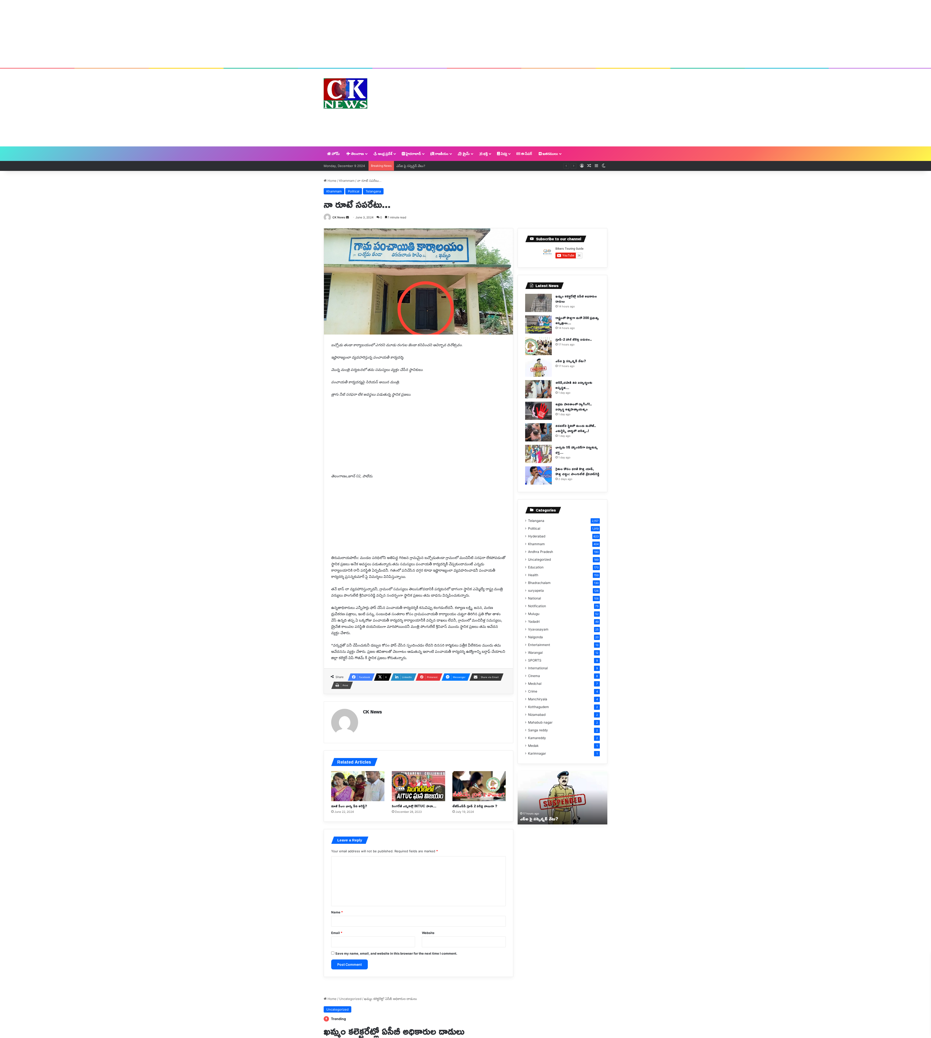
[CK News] (345, 93)
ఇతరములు (550, 154)
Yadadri (534, 621)
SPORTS (534, 660)
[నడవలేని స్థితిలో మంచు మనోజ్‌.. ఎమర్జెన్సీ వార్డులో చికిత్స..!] (538, 432)
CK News (338, 217)
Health (533, 575)
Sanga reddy (538, 730)
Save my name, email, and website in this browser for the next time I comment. (396, 953)
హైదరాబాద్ (413, 154)
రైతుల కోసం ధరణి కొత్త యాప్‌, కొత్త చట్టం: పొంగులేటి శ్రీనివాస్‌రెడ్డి (577, 471)
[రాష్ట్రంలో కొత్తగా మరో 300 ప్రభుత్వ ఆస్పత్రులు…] (538, 324)
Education (536, 567)
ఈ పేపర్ (526, 154)
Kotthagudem (538, 707)
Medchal (534, 684)
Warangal (535, 653)
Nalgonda (535, 637)
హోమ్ (335, 154)
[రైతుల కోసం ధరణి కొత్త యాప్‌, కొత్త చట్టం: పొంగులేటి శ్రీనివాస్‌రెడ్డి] (538, 475)
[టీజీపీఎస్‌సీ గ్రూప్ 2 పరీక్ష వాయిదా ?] (479, 786)
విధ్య (503, 154)
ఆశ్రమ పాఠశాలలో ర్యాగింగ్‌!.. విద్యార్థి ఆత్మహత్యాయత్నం (573, 406)
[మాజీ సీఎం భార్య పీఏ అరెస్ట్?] (358, 786)
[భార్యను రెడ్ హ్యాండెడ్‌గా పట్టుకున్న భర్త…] (538, 454)
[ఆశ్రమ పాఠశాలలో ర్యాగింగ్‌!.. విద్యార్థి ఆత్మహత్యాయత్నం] (538, 411)
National (534, 598)
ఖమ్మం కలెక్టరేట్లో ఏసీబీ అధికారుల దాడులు (576, 298)
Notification (537, 606)
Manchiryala (537, 699)
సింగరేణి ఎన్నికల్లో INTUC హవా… (414, 806)
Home (332, 181)
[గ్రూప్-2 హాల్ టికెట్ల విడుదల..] (538, 346)
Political (353, 191)
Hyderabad (536, 536)
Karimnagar (537, 753)
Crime (532, 691)
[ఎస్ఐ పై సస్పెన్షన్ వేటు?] (538, 368)
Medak (533, 746)
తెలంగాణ (357, 154)
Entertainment (539, 645)
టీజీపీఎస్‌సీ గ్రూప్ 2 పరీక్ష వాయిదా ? (474, 806)
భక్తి (485, 154)
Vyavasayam (538, 629)
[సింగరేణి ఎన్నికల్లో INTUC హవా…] (418, 786)
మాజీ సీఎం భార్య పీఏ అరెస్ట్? (349, 806)
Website (428, 933)
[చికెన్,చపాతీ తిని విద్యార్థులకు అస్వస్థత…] (538, 389)
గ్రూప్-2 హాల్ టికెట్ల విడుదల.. (573, 339)
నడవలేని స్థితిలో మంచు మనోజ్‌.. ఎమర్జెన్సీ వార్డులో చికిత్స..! (575, 428)
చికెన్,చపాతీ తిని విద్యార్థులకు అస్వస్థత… (422, 166)
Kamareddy (537, 738)
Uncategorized (539, 559)
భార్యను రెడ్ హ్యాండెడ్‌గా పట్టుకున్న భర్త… (576, 449)
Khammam (346, 181)
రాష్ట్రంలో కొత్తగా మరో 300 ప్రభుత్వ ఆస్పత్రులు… (577, 320)
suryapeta (536, 590)
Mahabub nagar (540, 722)
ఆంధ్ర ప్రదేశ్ (384, 154)
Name (337, 912)
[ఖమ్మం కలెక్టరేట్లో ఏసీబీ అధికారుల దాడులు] (538, 303)
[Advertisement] (465, 34)
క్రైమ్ (466, 154)
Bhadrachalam (539, 583)
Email (336, 933)
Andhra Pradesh (540, 552)
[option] (562, 797)
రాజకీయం (441, 154)
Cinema (534, 676)
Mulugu (533, 614)
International (538, 668)
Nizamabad (537, 715)
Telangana (373, 191)
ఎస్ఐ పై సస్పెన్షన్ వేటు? (570, 361)
